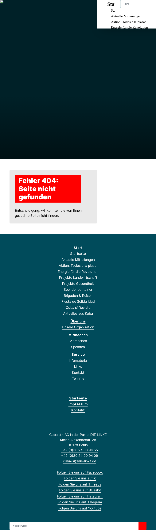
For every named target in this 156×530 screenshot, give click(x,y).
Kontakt (78, 373)
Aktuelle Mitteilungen (126, 16)
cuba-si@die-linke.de (79, 461)
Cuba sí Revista (78, 308)
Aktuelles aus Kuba (78, 313)
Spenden (78, 347)
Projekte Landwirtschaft (78, 278)
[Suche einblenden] (136, 7)
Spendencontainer (78, 290)
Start (78, 248)
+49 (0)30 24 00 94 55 (79, 450)
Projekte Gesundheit (78, 284)
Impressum (78, 404)
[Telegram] (39, 8)
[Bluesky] (26, 8)
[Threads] (20, 8)
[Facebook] (7, 8)
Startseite (78, 254)
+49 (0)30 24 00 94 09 (79, 456)
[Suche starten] (142, 526)
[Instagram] (32, 8)
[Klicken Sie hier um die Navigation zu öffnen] (148, 7)
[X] (14, 8)
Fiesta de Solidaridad (78, 301)
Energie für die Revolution (129, 27)
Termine (78, 378)
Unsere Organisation (78, 327)
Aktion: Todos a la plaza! (128, 22)
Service (78, 355)
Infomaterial (78, 361)
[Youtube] (45, 8)
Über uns (78, 321)
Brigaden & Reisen (78, 296)
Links (78, 366)
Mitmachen (78, 335)
